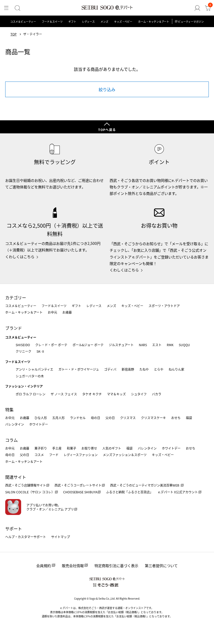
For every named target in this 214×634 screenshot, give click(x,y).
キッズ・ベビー (123, 21)
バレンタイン (14, 424)
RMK (170, 345)
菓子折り (40, 448)
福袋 (189, 417)
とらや (158, 369)
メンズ (104, 21)
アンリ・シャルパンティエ (34, 369)
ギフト (72, 21)
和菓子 (71, 448)
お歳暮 (67, 312)
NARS (143, 345)
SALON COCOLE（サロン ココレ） (30, 492)
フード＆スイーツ (52, 21)
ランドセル (78, 417)
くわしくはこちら (19, 256)
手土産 (57, 448)
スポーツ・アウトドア (164, 305)
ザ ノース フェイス (64, 394)
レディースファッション (81, 454)
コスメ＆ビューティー (23, 21)
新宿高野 (128, 369)
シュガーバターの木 (30, 376)
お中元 (52, 312)
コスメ (39, 454)
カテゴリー (15, 297)
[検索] (17, 8)
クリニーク (23, 351)
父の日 (110, 417)
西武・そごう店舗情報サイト (25, 485)
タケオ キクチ (92, 394)
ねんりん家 (176, 369)
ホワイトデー (38, 424)
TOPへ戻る (107, 129)
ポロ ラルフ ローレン (30, 394)
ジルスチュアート (121, 345)
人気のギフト (111, 448)
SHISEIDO (23, 345)
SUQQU (184, 345)
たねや (144, 369)
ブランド (13, 328)
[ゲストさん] (197, 8)
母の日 (95, 417)
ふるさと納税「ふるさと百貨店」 (129, 492)
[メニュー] (6, 8)
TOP (13, 34)
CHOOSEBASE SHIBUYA (80, 492)
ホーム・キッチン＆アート (153, 21)
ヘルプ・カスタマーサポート (25, 536)
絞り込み (107, 89)
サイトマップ (60, 536)
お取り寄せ (89, 448)
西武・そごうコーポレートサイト (78, 485)
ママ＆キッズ (116, 394)
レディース (88, 21)
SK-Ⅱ (41, 351)
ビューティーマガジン (191, 21)
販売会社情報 (73, 565)
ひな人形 (40, 417)
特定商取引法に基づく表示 (116, 565)
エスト (157, 345)
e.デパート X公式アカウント (178, 492)
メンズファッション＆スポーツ (125, 454)
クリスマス (128, 417)
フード (53, 454)
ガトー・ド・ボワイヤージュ (78, 369)
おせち (176, 417)
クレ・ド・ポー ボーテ (51, 345)
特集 (9, 409)
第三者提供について (161, 565)
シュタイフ (139, 394)
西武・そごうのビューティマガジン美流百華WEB (145, 485)
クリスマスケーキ (153, 417)
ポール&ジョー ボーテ (88, 345)
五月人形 (58, 417)
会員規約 (43, 565)
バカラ (156, 394)
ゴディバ (110, 369)
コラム (11, 440)
